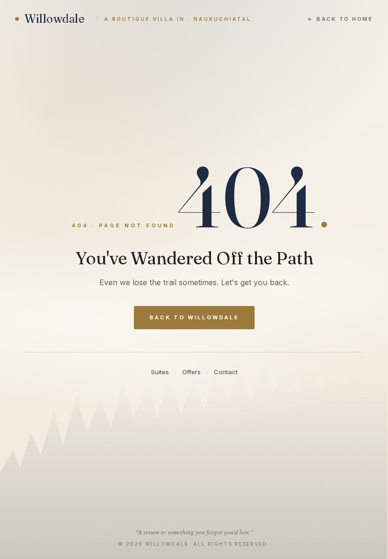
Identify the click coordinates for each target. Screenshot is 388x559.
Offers (191, 372)
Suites (160, 372)
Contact (226, 372)
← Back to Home (340, 19)
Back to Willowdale (194, 317)
